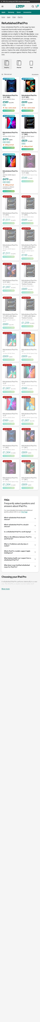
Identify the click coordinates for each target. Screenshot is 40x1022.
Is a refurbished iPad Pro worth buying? (17, 532)
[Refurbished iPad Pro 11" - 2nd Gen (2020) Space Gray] (10, 161)
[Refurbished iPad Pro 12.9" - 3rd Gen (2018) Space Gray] (29, 404)
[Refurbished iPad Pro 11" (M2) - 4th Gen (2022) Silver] (10, 436)
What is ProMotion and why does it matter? (16, 545)
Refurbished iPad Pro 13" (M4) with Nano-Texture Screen (29, 283)
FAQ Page (24, 512)
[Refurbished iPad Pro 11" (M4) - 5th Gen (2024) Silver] (29, 203)
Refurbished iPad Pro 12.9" (10, 383)
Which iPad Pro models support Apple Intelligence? (17, 552)
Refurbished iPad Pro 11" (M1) (29, 447)
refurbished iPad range (27, 50)
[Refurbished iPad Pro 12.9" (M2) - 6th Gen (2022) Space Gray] (29, 161)
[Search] (33, 6)
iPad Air (24, 52)
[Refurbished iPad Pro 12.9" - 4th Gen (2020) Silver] (10, 404)
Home (3, 17)
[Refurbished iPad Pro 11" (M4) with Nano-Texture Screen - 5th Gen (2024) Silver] (29, 304)
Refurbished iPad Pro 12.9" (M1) (29, 97)
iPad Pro (20, 17)
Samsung (11, 12)
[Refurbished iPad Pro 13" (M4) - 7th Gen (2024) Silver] (10, 203)
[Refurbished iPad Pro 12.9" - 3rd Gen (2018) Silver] (10, 372)
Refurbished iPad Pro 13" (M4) (10, 215)
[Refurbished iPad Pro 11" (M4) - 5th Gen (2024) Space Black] (29, 123)
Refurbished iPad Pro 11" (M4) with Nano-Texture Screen (29, 248)
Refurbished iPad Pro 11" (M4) (29, 135)
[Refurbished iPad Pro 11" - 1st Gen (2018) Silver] (10, 340)
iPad (29, 52)
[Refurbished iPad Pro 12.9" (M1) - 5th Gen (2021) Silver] (29, 86)
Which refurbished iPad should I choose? (15, 518)
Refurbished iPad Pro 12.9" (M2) (10, 97)
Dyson (19, 12)
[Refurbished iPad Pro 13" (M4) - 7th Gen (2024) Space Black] (10, 235)
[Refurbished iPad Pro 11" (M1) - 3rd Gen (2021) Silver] (29, 468)
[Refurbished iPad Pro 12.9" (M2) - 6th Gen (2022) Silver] (10, 86)
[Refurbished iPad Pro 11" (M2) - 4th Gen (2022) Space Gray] (10, 468)
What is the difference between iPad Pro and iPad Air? (18, 538)
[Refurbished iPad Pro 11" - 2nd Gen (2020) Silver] (10, 123)
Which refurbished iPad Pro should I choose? (16, 525)
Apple (3, 12)
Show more (6, 589)
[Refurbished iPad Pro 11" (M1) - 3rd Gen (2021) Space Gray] (29, 436)
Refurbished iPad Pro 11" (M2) (10, 447)
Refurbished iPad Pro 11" (10, 134)
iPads (14, 17)
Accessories (27, 12)
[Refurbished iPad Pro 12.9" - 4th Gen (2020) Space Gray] (29, 372)
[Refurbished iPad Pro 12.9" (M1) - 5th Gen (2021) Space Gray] (10, 271)
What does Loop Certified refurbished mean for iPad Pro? (17, 566)
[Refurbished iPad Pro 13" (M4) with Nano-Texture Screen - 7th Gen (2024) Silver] (29, 271)
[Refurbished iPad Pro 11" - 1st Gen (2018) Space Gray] (29, 340)
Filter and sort (8, 74)
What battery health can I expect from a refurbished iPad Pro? (17, 559)
